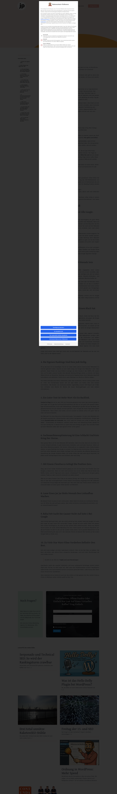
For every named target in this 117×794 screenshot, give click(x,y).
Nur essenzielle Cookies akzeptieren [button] (58, 335)
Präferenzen (49, 344)
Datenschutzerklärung (45, 19)
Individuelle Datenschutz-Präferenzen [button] (58, 339)
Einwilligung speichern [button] (58, 327)
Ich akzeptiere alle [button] (58, 331)
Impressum (67, 344)
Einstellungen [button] (43, 21)
